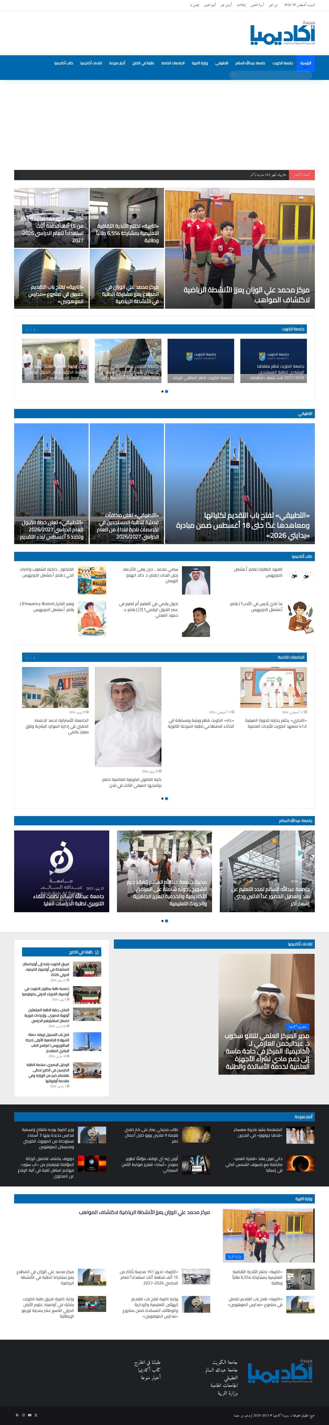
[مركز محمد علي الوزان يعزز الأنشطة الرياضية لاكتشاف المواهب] (240, 248)
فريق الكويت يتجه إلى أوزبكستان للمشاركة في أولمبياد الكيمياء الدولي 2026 (46, 969)
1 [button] (166, 391)
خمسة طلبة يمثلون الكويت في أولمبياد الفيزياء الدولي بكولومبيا (45, 991)
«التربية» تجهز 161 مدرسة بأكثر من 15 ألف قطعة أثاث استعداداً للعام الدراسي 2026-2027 (233, 175)
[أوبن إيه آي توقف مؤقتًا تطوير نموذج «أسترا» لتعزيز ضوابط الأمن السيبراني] (196, 1165)
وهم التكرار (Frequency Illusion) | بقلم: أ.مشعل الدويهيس (47, 606)
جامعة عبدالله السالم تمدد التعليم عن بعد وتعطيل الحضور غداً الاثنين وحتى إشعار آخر (270, 896)
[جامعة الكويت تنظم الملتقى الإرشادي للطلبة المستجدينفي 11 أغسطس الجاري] (201, 361)
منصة (237, 1416)
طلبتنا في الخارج (143, 63)
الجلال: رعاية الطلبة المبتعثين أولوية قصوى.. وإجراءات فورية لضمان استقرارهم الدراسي (46, 1015)
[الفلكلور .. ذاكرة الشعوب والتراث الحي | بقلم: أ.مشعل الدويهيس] (92, 580)
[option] (164, 248)
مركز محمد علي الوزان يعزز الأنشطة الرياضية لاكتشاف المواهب (247, 294)
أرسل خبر (226, 5)
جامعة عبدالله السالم (250, 63)
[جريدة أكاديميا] (283, 33)
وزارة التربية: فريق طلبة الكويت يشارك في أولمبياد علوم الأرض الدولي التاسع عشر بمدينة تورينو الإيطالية (48, 1307)
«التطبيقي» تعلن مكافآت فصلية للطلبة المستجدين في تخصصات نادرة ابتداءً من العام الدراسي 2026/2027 (128, 525)
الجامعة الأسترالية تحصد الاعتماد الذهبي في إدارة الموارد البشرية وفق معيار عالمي (57, 726)
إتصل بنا (194, 5)
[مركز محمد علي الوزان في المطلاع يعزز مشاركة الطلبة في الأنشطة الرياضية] (127, 279)
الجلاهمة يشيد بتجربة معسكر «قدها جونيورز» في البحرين (258, 1132)
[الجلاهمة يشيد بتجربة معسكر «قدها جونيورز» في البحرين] (300, 1135)
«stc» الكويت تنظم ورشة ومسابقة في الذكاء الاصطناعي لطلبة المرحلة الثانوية (201, 723)
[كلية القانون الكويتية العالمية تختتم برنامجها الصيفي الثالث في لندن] (128, 717)
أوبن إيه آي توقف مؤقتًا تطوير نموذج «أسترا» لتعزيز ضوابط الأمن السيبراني (150, 1164)
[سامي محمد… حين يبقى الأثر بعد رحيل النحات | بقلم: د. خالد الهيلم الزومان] (196, 580)
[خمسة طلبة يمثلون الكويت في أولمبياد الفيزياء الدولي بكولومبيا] (87, 995)
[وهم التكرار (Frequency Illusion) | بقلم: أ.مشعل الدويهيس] (92, 618)
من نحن (273, 5)
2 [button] (162, 391)
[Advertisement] (164, 124)
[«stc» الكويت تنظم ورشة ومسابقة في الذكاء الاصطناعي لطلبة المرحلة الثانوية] (201, 687)
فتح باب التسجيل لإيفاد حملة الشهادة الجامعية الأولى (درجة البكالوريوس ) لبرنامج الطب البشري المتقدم (47, 1042)
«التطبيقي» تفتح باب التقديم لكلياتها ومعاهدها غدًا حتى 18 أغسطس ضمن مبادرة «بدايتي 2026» (243, 525)
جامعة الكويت (282, 63)
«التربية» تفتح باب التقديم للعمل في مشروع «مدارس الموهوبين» (56, 294)
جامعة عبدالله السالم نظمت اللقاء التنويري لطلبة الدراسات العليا (68, 899)
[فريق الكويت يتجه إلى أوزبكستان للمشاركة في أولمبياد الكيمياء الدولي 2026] (87, 969)
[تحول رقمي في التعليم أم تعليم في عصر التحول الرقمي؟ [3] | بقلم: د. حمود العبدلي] (196, 619)
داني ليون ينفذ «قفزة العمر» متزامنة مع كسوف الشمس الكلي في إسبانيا (253, 1164)
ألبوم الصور (210, 5)
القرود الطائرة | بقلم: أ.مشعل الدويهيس (258, 572)
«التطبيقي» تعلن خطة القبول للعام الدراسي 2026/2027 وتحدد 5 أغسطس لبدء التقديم (52, 529)
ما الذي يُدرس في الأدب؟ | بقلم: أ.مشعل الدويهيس (256, 606)
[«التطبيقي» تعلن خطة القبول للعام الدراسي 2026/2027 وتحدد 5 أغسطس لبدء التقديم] (51, 483)
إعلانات (241, 5)
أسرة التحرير (257, 5)
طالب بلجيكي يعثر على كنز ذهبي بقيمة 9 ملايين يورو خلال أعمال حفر (151, 1135)
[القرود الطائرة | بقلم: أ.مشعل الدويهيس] (300, 574)
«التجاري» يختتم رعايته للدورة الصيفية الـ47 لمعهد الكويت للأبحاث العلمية (276, 723)
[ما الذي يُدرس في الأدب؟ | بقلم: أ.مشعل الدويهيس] (300, 617)
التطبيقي (221, 63)
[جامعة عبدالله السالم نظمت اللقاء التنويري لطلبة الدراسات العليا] (61, 871)
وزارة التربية (200, 63)
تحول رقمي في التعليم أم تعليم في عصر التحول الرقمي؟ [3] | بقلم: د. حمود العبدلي (148, 609)
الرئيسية (305, 63)
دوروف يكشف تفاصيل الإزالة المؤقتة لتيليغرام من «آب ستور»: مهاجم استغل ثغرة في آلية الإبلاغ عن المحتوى (46, 1167)
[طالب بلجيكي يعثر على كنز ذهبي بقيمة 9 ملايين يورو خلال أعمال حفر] (196, 1135)
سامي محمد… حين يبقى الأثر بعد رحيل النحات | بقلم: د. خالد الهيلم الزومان (150, 574)
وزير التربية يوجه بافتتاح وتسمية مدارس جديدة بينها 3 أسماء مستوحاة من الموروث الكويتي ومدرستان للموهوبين (48, 1138)
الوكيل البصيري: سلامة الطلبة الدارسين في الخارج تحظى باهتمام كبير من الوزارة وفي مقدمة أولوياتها (47, 1072)
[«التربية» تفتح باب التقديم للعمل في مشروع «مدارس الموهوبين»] (51, 279)
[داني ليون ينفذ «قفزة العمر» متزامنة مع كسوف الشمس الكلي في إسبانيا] (300, 1164)
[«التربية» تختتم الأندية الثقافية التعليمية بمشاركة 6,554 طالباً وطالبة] (127, 218)
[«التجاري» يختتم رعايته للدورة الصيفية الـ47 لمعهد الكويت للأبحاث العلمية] (273, 687)
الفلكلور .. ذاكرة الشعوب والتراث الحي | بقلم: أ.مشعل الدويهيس (47, 572)
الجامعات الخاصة (173, 63)
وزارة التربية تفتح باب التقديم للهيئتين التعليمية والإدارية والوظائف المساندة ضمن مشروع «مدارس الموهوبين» (150, 1307)
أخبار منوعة (117, 63)
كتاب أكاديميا (63, 63)
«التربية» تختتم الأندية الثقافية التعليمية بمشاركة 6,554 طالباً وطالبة (127, 233)
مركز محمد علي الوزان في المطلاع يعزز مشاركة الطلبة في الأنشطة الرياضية (130, 294)
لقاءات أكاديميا (91, 63)
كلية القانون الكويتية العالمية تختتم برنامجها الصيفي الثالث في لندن (131, 782)
